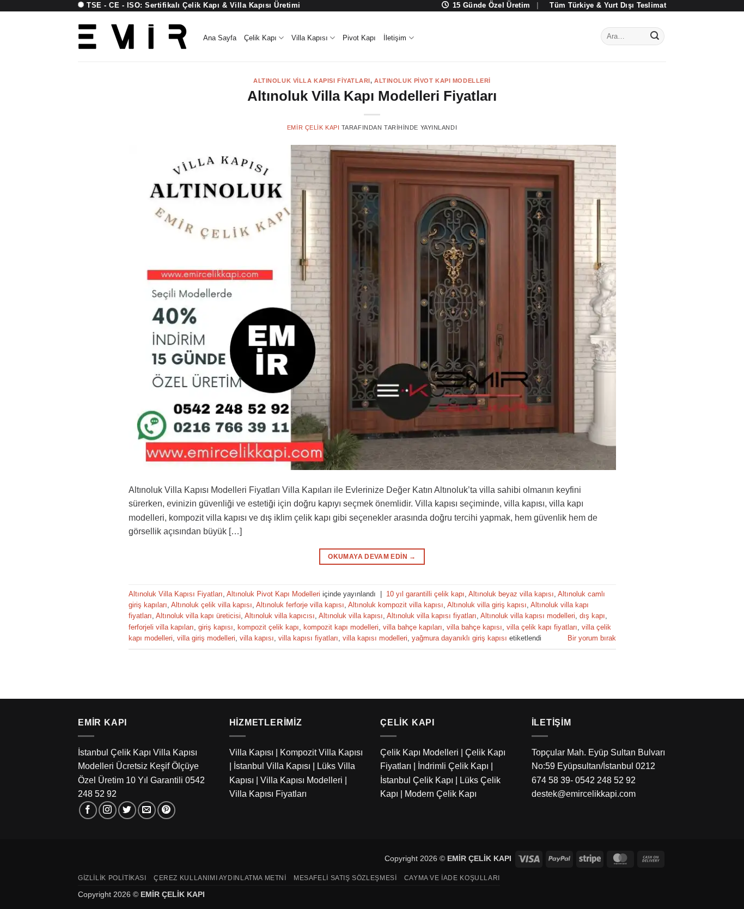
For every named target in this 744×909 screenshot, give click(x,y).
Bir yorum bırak (592, 638)
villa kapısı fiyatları (308, 638)
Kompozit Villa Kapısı (321, 752)
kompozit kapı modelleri (341, 627)
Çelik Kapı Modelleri (419, 752)
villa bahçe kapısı (474, 627)
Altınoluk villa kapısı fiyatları (432, 616)
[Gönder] (654, 36)
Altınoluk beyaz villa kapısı (511, 594)
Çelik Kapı (260, 38)
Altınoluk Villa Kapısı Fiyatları (311, 80)
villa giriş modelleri (206, 638)
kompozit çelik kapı (268, 627)
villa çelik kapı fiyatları (542, 627)
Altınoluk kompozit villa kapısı (395, 605)
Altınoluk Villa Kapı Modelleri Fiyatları (372, 95)
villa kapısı (257, 638)
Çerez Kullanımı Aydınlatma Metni (220, 878)
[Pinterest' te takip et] (166, 810)
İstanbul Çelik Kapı (416, 780)
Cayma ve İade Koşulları (452, 878)
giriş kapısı (215, 627)
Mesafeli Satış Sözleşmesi (345, 878)
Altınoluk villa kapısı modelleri (527, 616)
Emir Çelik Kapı (313, 127)
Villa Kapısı (309, 38)
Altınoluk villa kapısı (351, 616)
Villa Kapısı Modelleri (301, 780)
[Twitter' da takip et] (127, 810)
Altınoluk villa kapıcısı (280, 616)
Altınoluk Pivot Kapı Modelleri (432, 80)
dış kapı (592, 616)
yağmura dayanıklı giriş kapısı (459, 638)
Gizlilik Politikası (112, 878)
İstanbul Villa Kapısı (272, 766)
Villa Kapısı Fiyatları (268, 793)
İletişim (394, 38)
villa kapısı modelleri (375, 638)
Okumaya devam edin (372, 556)
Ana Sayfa (219, 38)
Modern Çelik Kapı (441, 793)
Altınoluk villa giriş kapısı (487, 605)
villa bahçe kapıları (412, 627)
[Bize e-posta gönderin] (147, 810)
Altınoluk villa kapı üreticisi (198, 616)
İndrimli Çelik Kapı (453, 766)
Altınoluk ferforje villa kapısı (300, 605)
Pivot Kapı (359, 38)
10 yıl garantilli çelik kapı (425, 594)
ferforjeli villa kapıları (161, 627)
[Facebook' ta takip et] (88, 810)
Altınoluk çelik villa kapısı (211, 605)
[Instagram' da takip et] (108, 810)
